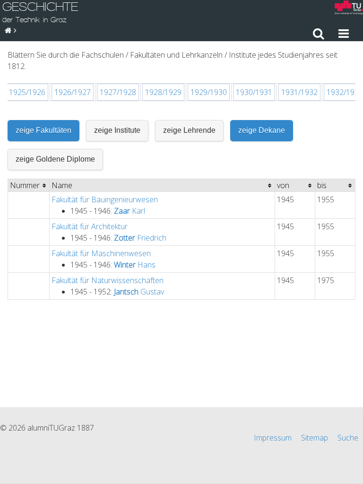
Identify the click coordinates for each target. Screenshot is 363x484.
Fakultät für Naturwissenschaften (108, 280)
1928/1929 (163, 92)
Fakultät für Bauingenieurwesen (105, 199)
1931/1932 (299, 92)
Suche (347, 437)
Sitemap (314, 437)
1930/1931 (254, 92)
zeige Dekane (261, 130)
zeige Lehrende (189, 130)
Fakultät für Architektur (90, 226)
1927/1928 (118, 92)
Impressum (273, 437)
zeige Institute (117, 130)
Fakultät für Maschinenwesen (101, 253)
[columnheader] (29, 185)
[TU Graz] (349, 8)
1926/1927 (72, 92)
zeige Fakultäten (43, 130)
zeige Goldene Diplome (55, 159)
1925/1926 (27, 92)
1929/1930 (208, 92)
